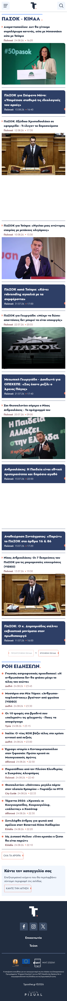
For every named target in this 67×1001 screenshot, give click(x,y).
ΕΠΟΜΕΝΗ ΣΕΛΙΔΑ (48, 653)
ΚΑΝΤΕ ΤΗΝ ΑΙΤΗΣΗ (17, 888)
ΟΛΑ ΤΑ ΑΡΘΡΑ (12, 855)
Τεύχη (33, 946)
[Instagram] (33, 926)
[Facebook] (24, 926)
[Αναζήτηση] (61, 6)
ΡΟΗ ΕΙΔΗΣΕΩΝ (21, 666)
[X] (43, 926)
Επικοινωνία (33, 938)
